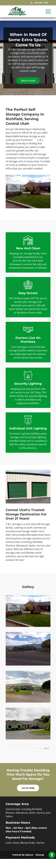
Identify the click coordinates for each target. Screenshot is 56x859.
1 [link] (35, 748)
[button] (48, 13)
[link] (52, 855)
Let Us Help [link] (28, 788)
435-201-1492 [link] (41, 2)
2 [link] (40, 748)
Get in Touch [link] (28, 80)
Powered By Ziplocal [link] (22, 854)
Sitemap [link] (39, 854)
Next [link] (46, 748)
